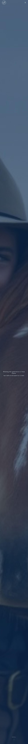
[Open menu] (25, 2)
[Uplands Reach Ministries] (4, 2)
